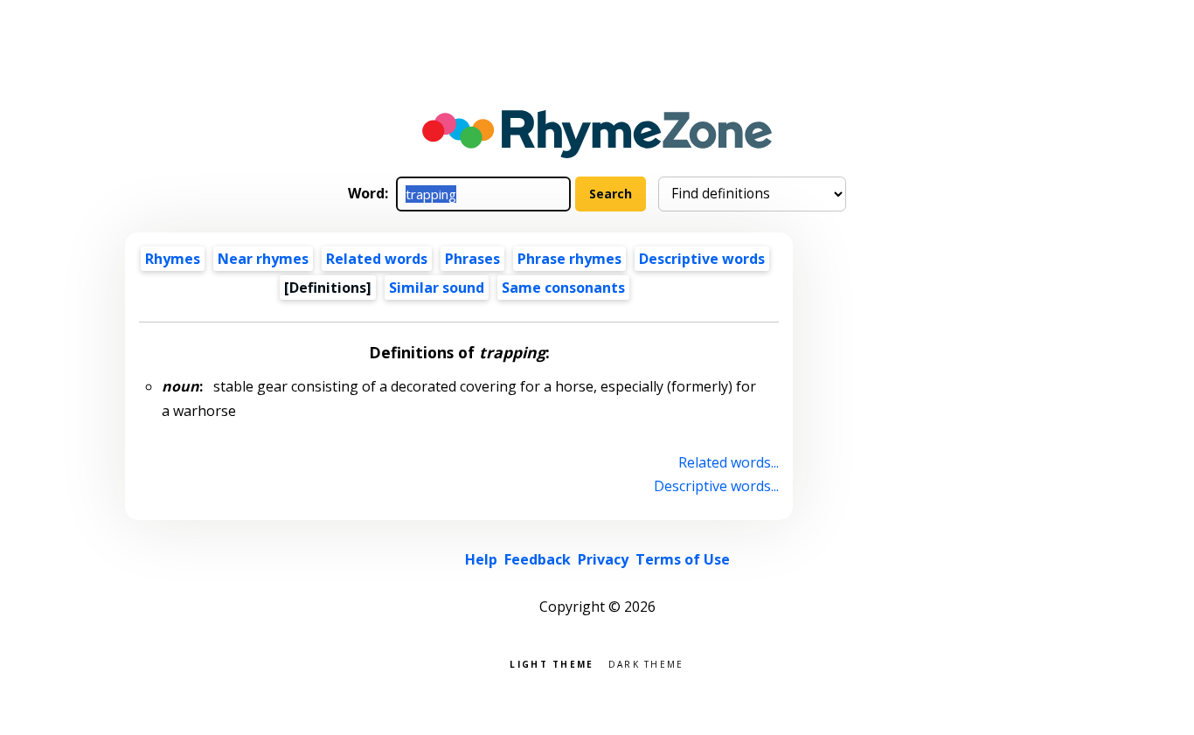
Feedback (537, 559)
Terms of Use (682, 559)
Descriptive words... (716, 486)
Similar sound (436, 287)
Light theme (552, 663)
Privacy (603, 559)
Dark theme (646, 663)
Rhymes (172, 258)
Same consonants (563, 287)
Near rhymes (263, 258)
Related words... (728, 462)
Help (481, 559)
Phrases (472, 258)
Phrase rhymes (569, 258)
